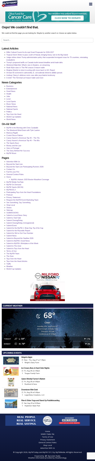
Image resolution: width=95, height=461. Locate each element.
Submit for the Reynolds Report (18, 231)
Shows (9, 208)
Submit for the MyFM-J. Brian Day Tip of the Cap (24, 228)
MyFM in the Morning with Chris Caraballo (22, 128)
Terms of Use (11, 251)
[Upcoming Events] (11, 360)
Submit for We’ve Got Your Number (19, 233)
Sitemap (9, 210)
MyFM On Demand (13, 185)
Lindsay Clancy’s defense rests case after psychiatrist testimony (30, 75)
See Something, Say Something (18, 202)
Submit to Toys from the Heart (17, 248)
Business (9, 86)
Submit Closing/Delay (14, 220)
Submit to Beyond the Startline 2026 (19, 238)
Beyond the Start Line (14, 164)
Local (8, 99)
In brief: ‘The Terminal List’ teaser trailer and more (24, 78)
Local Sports (11, 101)
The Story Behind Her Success (18, 151)
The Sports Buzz (12, 143)
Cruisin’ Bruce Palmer (14, 135)
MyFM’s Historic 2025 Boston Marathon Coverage (30, 179)
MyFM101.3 (11, 190)
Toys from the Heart (13, 114)
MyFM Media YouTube (15, 182)
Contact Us (10, 169)
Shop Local (10, 205)
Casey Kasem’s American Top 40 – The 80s (23, 140)
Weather (9, 266)
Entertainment (11, 89)
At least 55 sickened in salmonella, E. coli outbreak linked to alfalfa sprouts (34, 73)
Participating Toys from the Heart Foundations (23, 192)
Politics (9, 112)
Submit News (11, 236)
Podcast (9, 195)
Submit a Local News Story (16, 215)
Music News (11, 104)
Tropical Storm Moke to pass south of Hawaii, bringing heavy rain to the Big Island (37, 55)
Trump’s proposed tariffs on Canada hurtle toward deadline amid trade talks (34, 62)
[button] (90, 4)
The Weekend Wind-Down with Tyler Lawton (23, 130)
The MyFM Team (12, 254)
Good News (10, 91)
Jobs (8, 96)
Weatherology (60, 458)
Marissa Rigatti (12, 133)
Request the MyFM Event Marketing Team (22, 200)
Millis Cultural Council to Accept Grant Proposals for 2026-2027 (30, 52)
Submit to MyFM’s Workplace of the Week (22, 243)
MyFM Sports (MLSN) (14, 187)
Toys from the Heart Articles (16, 261)
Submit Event (11, 225)
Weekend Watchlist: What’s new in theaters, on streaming (28, 65)
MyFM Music (11, 153)
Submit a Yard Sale (13, 218)
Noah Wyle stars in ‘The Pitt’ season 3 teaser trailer (25, 68)
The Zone (10, 256)
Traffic (8, 264)
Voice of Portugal (12, 148)
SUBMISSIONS (12, 213)
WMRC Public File (47, 434)
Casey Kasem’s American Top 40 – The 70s (23, 138)
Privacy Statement (13, 197)
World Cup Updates (13, 117)
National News (11, 107)
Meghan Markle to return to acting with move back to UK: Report (30, 70)
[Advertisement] (47, 16)
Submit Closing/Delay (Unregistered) (20, 223)
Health (8, 94)
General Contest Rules (15, 174)
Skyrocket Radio (53, 456)
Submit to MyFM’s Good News (18, 241)
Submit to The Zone (13, 246)
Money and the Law (13, 146)
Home (8, 177)
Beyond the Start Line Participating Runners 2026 (24, 167)
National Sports (12, 109)
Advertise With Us (13, 162)
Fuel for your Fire (12, 172)
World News (11, 119)
